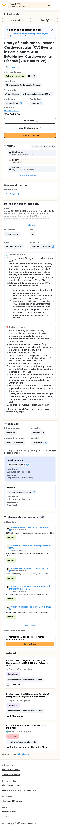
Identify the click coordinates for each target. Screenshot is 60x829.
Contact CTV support (13, 801)
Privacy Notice (9, 811)
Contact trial (28, 135)
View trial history (28, 175)
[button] (23, 85)
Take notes (28, 120)
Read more (30, 225)
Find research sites (11, 785)
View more (30, 625)
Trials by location (11, 774)
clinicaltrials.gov (23, 754)
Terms (5, 816)
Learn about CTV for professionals (20, 790)
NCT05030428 (11, 110)
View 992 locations (28, 128)
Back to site (13, 14)
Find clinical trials (11, 769)
